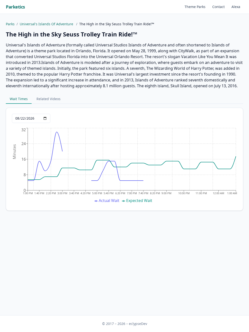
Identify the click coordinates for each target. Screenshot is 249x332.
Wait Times (19, 98)
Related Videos (48, 98)
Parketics (15, 7)
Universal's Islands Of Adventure (47, 24)
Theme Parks (195, 6)
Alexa (235, 6)
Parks (10, 24)
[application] (124, 166)
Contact (218, 6)
